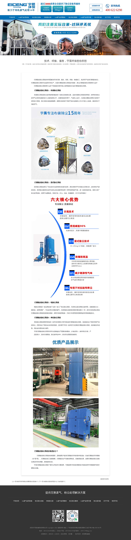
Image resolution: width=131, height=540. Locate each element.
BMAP (51, 534)
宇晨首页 (12, 17)
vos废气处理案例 (60, 17)
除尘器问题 (98, 17)
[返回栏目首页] (104, 479)
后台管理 (63, 534)
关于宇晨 (108, 17)
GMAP (57, 534)
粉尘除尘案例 (73, 17)
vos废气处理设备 (23, 17)
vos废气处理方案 (86, 17)
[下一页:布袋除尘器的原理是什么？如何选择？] (52, 481)
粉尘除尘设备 (36, 17)
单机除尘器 (47, 17)
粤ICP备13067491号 (95, 527)
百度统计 (44, 534)
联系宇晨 (117, 17)
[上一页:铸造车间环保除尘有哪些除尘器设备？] (25, 481)
